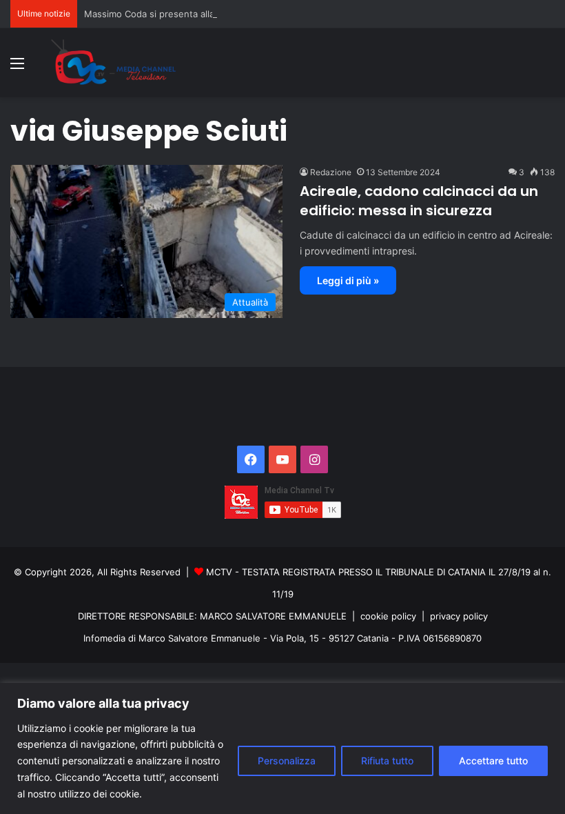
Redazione (330, 172)
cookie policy (388, 616)
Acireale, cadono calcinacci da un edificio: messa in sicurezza (419, 200)
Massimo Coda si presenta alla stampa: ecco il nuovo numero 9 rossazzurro (246, 13)
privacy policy (459, 616)
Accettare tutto (493, 760)
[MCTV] (113, 63)
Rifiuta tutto (387, 760)
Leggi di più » (348, 280)
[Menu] (17, 67)
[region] (282, 748)
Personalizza (287, 760)
